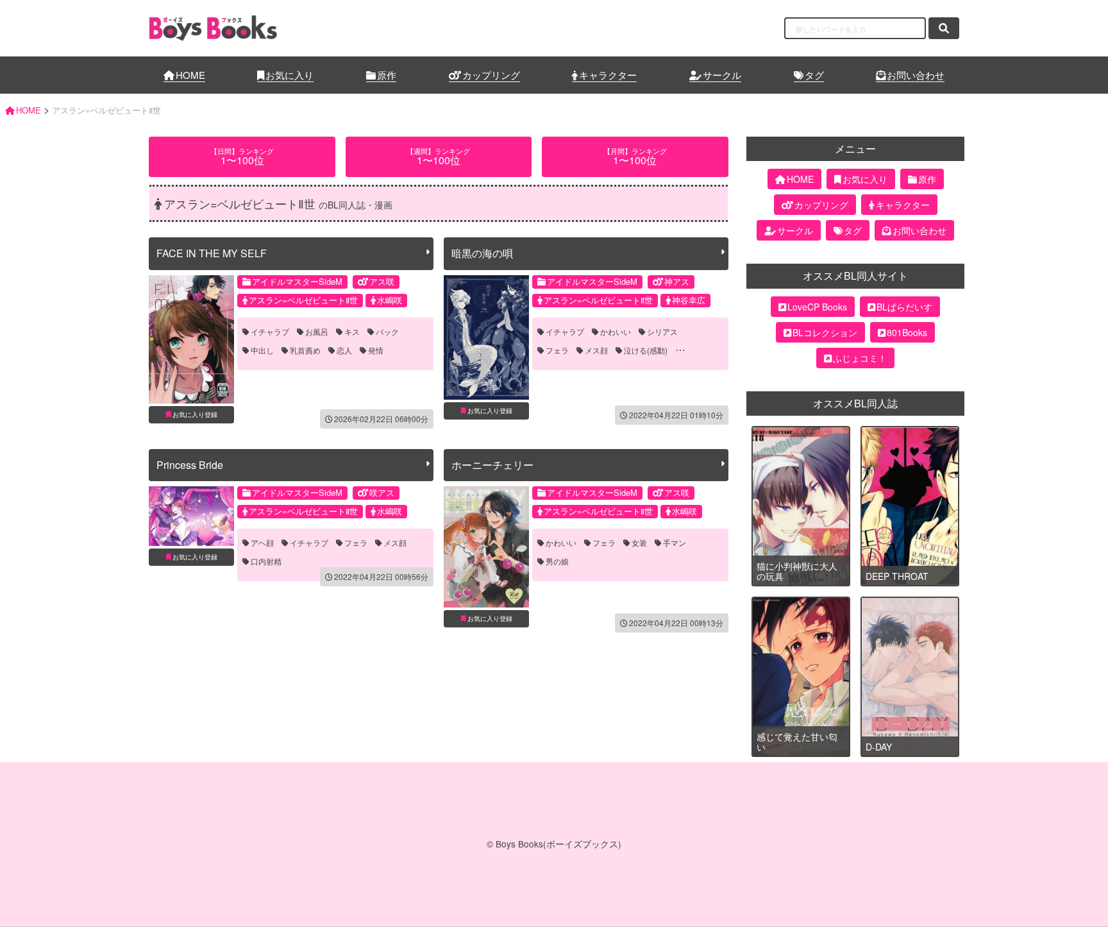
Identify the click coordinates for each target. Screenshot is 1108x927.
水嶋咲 (389, 300)
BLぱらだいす (904, 306)
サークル (722, 74)
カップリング (491, 74)
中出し (262, 350)
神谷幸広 (688, 300)
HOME (190, 74)
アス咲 (381, 281)
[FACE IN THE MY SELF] (191, 339)
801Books (907, 332)
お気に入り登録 (194, 414)
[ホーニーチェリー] (486, 546)
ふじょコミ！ (860, 358)
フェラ (557, 350)
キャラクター (608, 74)
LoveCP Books (817, 306)
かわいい (615, 331)
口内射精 (266, 561)
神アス (676, 281)
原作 (386, 74)
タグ (814, 74)
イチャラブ (270, 331)
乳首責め (305, 350)
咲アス (381, 492)
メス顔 (596, 350)
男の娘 (557, 561)
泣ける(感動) (645, 350)
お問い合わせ (915, 74)
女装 (639, 542)
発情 (375, 350)
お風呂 (316, 331)
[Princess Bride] (191, 516)
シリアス (662, 331)
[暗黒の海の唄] (486, 337)
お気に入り (289, 74)
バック (387, 331)
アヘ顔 (262, 542)
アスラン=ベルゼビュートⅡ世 (303, 300)
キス (352, 331)
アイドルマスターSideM (297, 281)
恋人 (344, 350)
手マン (674, 542)
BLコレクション (825, 332)
